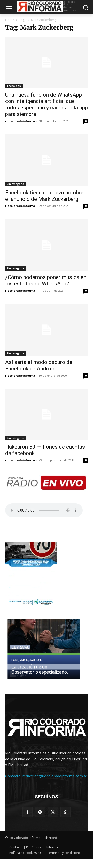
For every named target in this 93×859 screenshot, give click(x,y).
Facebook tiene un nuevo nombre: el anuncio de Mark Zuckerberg (44, 195)
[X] (53, 812)
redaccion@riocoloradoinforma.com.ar (54, 776)
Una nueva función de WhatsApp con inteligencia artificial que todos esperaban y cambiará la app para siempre (46, 104)
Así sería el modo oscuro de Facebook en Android (38, 365)
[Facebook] (27, 812)
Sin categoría (15, 184)
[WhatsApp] (65, 812)
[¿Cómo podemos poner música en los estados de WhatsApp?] (46, 245)
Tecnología (14, 86)
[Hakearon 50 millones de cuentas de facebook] (46, 414)
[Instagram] (40, 812)
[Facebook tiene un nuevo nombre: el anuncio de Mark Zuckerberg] (46, 160)
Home (9, 20)
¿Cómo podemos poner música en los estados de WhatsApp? (45, 280)
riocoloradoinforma (20, 121)
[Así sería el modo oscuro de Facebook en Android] (46, 329)
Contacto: (13, 776)
